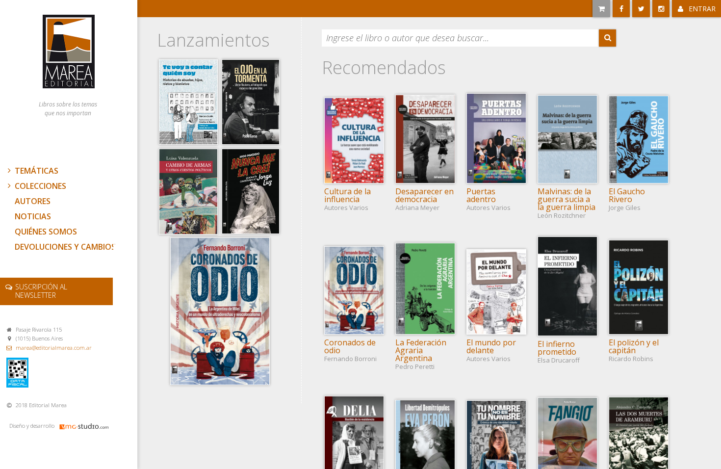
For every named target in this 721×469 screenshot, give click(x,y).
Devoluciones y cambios (65, 247)
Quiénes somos (46, 231)
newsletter (41, 291)
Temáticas (36, 171)
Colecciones (40, 186)
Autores (33, 201)
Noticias (33, 216)
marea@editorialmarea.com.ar (54, 347)
